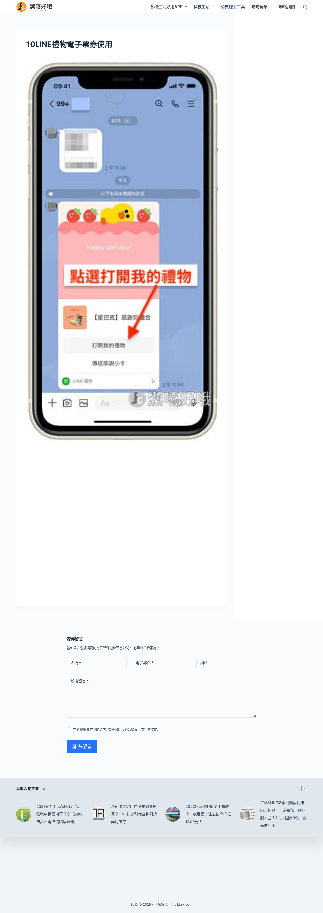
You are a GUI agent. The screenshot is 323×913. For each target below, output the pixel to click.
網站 (204, 662)
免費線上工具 (233, 6)
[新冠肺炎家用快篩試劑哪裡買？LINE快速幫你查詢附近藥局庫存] (98, 814)
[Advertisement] (122, 484)
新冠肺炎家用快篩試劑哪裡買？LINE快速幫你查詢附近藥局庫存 (134, 814)
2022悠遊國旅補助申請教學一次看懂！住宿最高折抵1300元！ (208, 814)
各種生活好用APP (166, 6)
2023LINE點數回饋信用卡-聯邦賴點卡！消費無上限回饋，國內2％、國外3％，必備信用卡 (283, 814)
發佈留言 (82, 747)
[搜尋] (305, 7)
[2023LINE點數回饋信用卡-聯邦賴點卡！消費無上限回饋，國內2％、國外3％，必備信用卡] (247, 814)
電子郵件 (144, 662)
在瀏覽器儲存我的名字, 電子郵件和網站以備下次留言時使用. (117, 729)
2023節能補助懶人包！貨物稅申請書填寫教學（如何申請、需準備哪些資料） (59, 814)
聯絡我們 (287, 6)
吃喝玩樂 (259, 6)
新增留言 (80, 681)
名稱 (76, 662)
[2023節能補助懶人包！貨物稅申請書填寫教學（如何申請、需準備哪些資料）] (23, 814)
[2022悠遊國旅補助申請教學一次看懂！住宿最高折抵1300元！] (172, 814)
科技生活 (202, 6)
